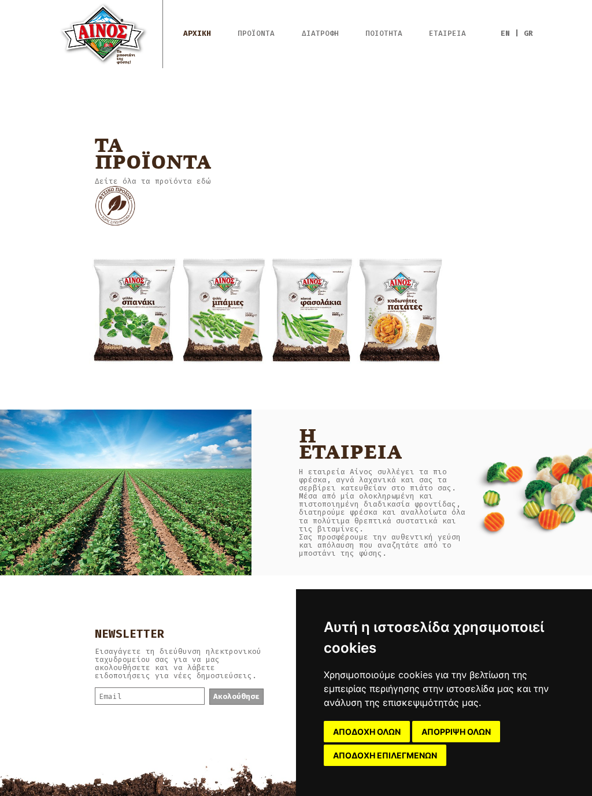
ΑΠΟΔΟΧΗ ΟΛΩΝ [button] (367, 732)
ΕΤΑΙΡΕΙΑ (447, 33)
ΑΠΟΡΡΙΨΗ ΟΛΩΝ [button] (456, 732)
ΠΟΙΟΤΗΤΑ (383, 33)
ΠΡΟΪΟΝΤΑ (256, 33)
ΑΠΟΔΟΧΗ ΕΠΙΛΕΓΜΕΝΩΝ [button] (385, 755)
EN (505, 33)
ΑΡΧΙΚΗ (197, 33)
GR (528, 33)
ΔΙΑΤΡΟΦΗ (320, 33)
